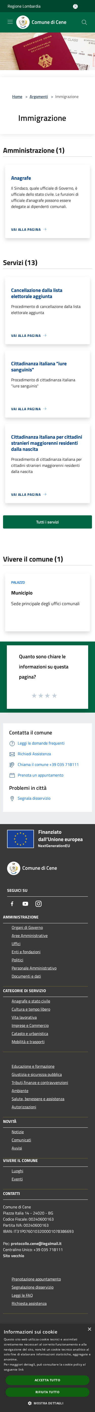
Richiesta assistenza (29, 1303)
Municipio (22, 593)
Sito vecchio (13, 1256)
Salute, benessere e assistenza (38, 1099)
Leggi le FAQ (22, 1295)
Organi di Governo (27, 927)
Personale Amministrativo (34, 968)
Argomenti (39, 96)
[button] (47, 1403)
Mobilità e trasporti (28, 1042)
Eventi (17, 1179)
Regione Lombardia (24, 6)
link (21, 1369)
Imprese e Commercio (30, 1025)
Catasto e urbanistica (30, 1033)
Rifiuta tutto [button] (47, 1392)
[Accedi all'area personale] (75, 6)
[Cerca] (84, 22)
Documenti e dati (26, 976)
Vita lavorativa (24, 1017)
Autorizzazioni (24, 1107)
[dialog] (47, 1368)
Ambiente (20, 1091)
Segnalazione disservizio (32, 1287)
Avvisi (17, 1148)
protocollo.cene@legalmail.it (36, 1243)
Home (17, 96)
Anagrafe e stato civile (31, 1001)
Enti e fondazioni (26, 952)
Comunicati (21, 1140)
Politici (17, 960)
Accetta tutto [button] (47, 1380)
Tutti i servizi (47, 522)
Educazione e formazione (33, 1066)
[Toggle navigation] (10, 22)
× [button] (89, 1329)
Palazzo (18, 582)
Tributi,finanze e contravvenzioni (40, 1082)
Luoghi (17, 1171)
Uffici (16, 944)
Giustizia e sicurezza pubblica (37, 1074)
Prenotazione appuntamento (36, 1279)
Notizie (18, 1132)
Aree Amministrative (30, 935)
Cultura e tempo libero (31, 1009)
